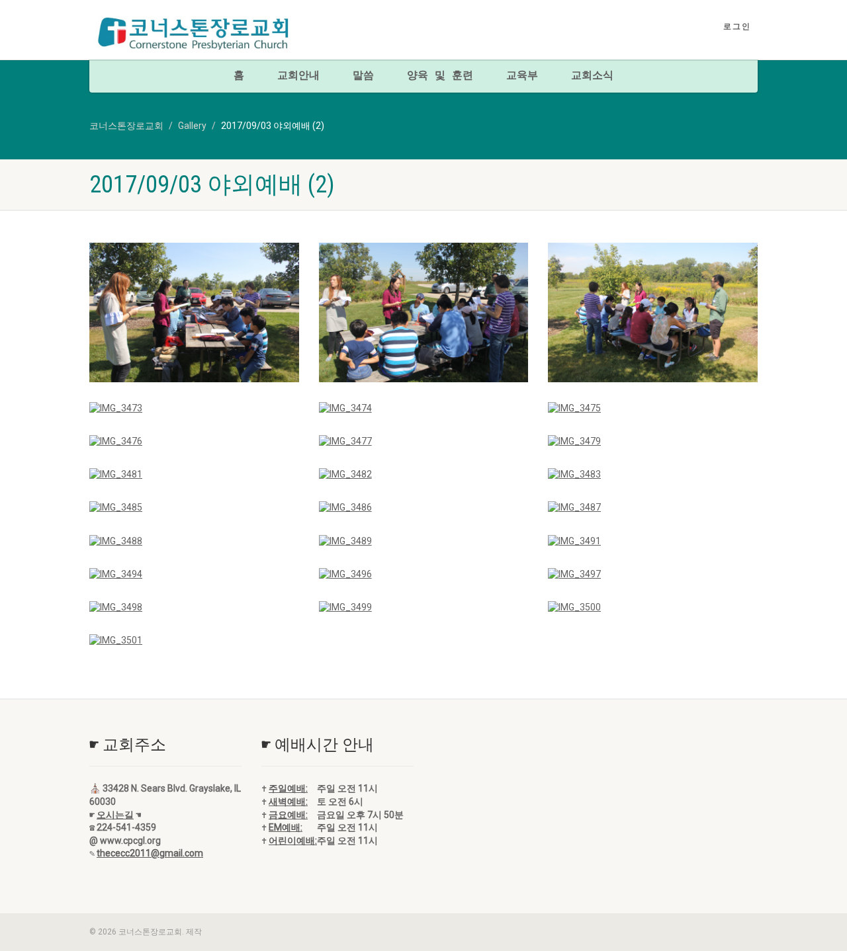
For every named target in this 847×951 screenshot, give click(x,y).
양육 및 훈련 (440, 76)
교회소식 (592, 76)
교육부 (522, 76)
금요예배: (288, 814)
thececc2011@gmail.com (150, 853)
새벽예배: (288, 801)
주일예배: (288, 788)
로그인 (737, 26)
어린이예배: (293, 840)
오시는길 (115, 814)
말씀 (363, 76)
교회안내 (298, 76)
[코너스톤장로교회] (194, 34)
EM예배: (285, 827)
